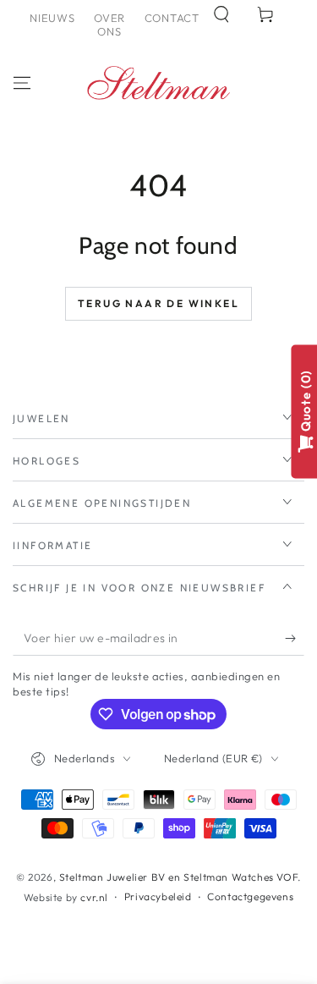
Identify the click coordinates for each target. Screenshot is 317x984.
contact (172, 18)
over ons (109, 24)
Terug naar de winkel (158, 303)
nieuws (52, 18)
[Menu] (22, 83)
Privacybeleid (158, 896)
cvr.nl (94, 897)
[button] (221, 14)
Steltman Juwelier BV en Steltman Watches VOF (178, 877)
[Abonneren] (294, 638)
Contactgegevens (250, 896)
